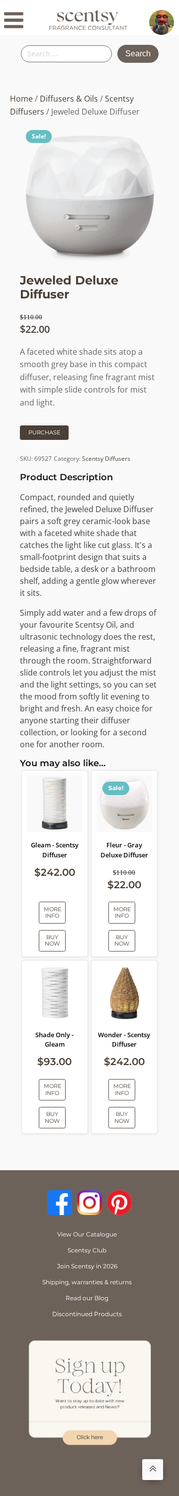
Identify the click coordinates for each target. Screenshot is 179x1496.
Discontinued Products (87, 1314)
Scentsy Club (87, 1250)
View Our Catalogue (87, 1234)
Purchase (44, 432)
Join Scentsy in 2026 (87, 1266)
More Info (52, 912)
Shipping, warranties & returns (87, 1282)
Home (21, 98)
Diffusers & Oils (69, 98)
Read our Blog (87, 1298)
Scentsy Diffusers (106, 458)
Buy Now (52, 940)
